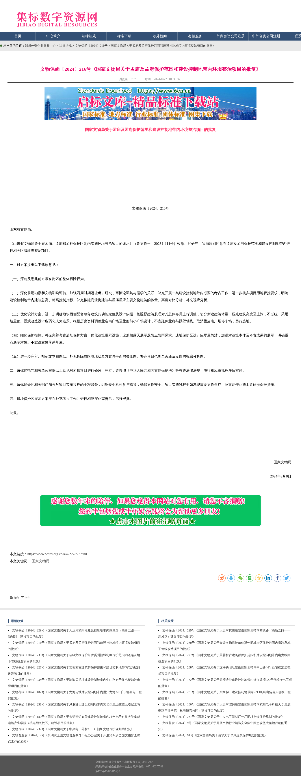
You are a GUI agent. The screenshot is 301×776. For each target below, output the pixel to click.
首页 (17, 36)
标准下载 (124, 36)
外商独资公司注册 (231, 36)
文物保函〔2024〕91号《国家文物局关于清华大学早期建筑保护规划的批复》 (214, 735)
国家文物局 (40, 561)
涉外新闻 (160, 36)
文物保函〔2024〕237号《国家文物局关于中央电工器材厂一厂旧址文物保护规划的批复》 (73, 729)
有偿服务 (195, 36)
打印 (16, 597)
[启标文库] (150, 119)
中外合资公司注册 (266, 36)
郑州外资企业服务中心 (40, 45)
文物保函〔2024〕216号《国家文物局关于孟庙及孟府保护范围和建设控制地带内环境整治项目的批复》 (145, 45)
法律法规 (89, 36)
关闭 (27, 597)
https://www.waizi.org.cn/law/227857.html (57, 554)
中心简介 (53, 36)
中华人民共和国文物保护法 (151, 370)
